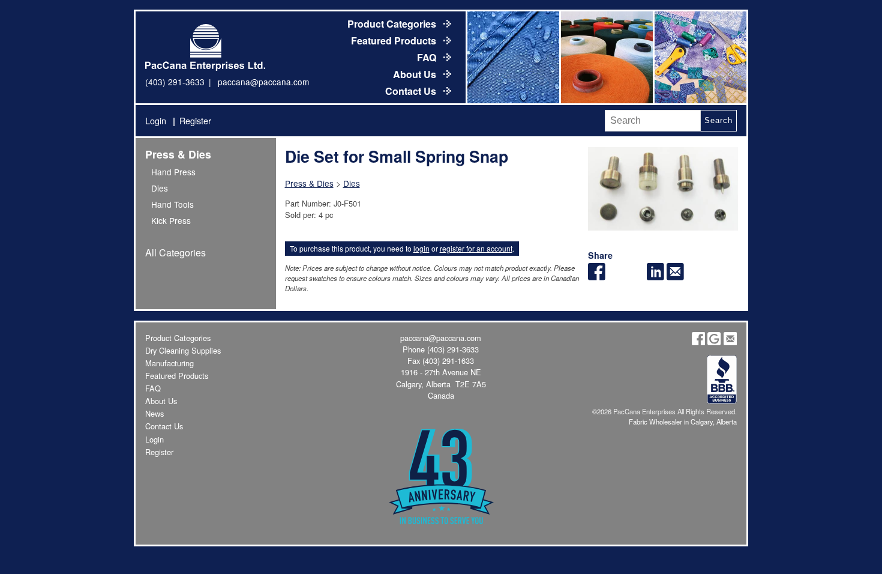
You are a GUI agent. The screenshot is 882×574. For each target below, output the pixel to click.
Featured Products (395, 40)
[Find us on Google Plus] (714, 342)
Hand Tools (172, 204)
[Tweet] (616, 276)
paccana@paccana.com (263, 82)
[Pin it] (636, 276)
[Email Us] (730, 342)
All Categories (175, 252)
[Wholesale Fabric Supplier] (512, 57)
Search (718, 120)
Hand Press (173, 172)
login (421, 248)
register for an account (476, 248)
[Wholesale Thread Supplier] (606, 57)
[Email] (675, 276)
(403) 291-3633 (175, 82)
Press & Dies (178, 154)
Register (195, 120)
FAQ (428, 57)
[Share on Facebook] (596, 276)
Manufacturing (169, 363)
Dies (159, 188)
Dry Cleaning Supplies (183, 350)
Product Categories (393, 24)
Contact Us (412, 91)
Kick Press (171, 220)
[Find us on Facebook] (698, 342)
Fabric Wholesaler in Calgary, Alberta (683, 421)
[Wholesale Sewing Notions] (699, 57)
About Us (416, 74)
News (154, 413)
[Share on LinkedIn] (655, 276)
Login (155, 120)
